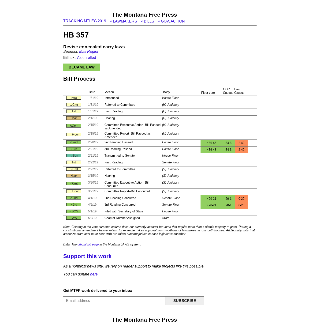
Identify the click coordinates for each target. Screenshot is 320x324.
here (94, 274)
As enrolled (86, 58)
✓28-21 (211, 205)
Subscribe (184, 301)
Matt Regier (88, 51)
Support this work (87, 256)
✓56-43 (211, 143)
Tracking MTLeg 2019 (84, 21)
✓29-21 (211, 198)
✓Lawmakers (123, 21)
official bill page (88, 244)
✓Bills (147, 21)
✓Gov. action (171, 21)
